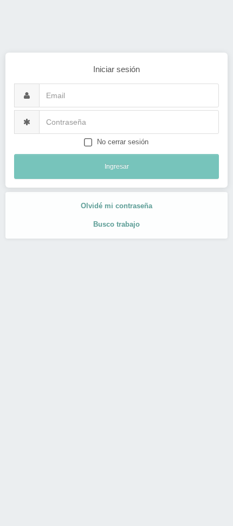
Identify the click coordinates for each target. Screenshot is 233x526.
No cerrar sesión (122, 142)
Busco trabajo (116, 224)
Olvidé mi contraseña (116, 206)
